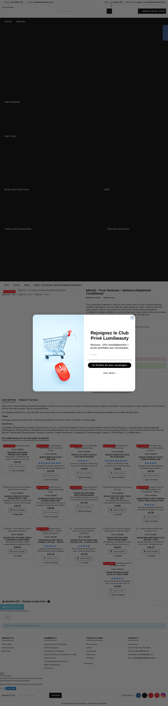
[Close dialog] (132, 317)
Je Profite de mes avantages (109, 365)
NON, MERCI (110, 373)
